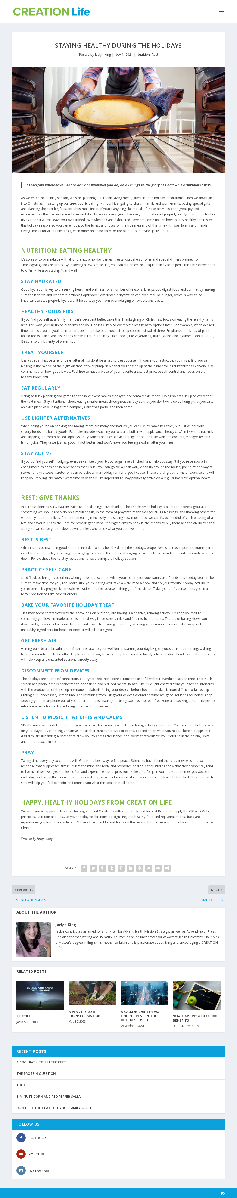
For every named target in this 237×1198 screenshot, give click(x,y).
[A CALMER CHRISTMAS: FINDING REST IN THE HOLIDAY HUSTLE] (144, 993)
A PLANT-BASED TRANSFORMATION (85, 1013)
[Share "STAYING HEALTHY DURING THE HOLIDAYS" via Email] (158, 868)
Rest (155, 54)
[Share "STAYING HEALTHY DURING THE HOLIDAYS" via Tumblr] (111, 868)
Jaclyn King (103, 54)
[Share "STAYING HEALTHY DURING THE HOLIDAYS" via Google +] (102, 868)
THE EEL (22, 1085)
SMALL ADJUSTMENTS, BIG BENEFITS (195, 1018)
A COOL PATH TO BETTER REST (41, 1062)
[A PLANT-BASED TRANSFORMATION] (92, 993)
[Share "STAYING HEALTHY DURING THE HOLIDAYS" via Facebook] (84, 868)
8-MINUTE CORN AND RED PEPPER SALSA (48, 1096)
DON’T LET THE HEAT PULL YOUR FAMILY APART (54, 1108)
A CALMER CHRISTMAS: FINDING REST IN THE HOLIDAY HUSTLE (140, 1015)
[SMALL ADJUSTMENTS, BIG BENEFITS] (196, 995)
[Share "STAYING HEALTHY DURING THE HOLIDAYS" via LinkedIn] (130, 868)
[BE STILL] (40, 995)
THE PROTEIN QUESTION (36, 1073)
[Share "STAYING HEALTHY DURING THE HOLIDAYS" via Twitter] (93, 868)
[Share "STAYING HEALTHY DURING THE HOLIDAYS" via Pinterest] (121, 868)
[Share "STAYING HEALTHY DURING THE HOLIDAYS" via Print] (167, 868)
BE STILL (23, 1016)
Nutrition (143, 54)
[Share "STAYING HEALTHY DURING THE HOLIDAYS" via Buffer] (139, 868)
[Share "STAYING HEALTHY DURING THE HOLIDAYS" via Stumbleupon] (148, 868)
